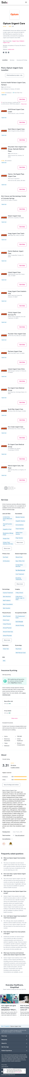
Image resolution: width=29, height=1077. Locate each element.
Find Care (4, 1036)
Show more (24, 104)
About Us (4, 1043)
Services (12, 60)
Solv (2, 1026)
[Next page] (14, 488)
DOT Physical (19, 621)
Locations (5, 60)
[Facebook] (2, 1072)
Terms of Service (4, 1066)
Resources (4, 1039)
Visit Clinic (22, 99)
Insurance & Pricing (22, 60)
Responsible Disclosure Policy (7, 1068)
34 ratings (13, 765)
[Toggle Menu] (25, 2)
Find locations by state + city (14, 75)
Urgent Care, (16, 41)
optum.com (11, 49)
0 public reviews (15, 767)
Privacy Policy (4, 1064)
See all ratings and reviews (11, 784)
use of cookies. (18, 1072)
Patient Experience (6, 1050)
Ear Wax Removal (20, 570)
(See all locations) (19, 835)
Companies (6, 1026)
